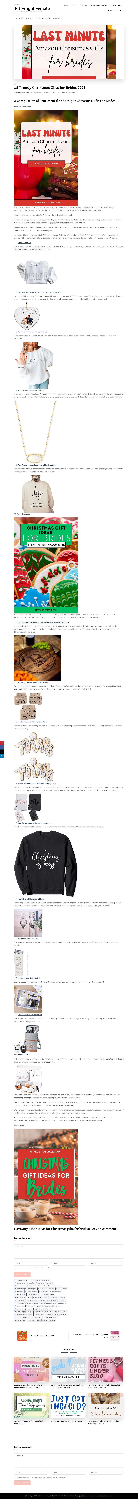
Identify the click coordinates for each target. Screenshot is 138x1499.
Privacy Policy (116, 5)
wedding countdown (52, 1317)
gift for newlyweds (42, 1312)
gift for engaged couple (24, 1312)
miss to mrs (39, 1314)
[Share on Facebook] (2, 747)
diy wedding (20, 1306)
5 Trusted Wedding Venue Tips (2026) (66, 1421)
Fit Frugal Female (32, 9)
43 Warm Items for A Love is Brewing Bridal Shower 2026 (103, 1422)
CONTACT (83, 5)
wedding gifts (21, 1320)
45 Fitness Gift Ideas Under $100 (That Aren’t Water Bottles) (104, 1386)
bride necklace (62, 1289)
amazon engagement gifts (25, 1283)
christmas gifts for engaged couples (54, 1303)
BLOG (75, 5)
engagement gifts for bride (52, 1306)
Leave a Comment (68, 92)
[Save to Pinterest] (2, 743)
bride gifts (32, 1289)
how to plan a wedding (59, 1312)
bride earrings (21, 1289)
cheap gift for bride (41, 1297)
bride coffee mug (55, 1286)
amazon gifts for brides (45, 1283)
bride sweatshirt (32, 1292)
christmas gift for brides (37, 1300)
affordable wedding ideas (41, 1280)
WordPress (109, 1496)
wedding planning (34, 1320)
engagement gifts (34, 1306)
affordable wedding (23, 1280)
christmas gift (21, 1300)
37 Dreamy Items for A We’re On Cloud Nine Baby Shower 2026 (67, 1386)
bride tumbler (21, 1294)
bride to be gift (56, 1292)
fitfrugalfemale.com (21, 93)
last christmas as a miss (24, 1314)
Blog (16, 84)
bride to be (44, 1292)
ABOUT (66, 5)
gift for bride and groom (44, 1309)
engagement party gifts (24, 1309)
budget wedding (48, 1294)
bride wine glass (34, 1294)
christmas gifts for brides (57, 1300)
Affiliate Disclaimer (99, 5)
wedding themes (49, 1320)
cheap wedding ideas (58, 1297)
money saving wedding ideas (56, 1314)
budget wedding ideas (24, 1297)
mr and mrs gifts (22, 1317)
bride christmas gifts (39, 1286)
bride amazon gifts (23, 1286)
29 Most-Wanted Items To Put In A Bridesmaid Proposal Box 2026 (28, 1386)
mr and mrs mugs (37, 1317)
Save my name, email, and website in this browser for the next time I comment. (41, 1268)
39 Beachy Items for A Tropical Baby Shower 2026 (29, 1422)
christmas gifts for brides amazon (28, 1303)
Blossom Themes (90, 1496)
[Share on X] (2, 752)
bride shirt (20, 1292)
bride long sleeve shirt (47, 1289)
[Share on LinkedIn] (2, 756)
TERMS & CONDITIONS (116, 11)
